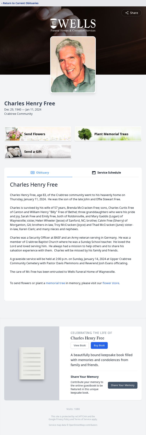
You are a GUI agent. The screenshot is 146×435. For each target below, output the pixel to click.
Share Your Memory (122, 385)
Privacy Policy (63, 419)
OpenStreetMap (77, 424)
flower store (111, 283)
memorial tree (55, 283)
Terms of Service (82, 419)
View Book (80, 345)
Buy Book (99, 345)
